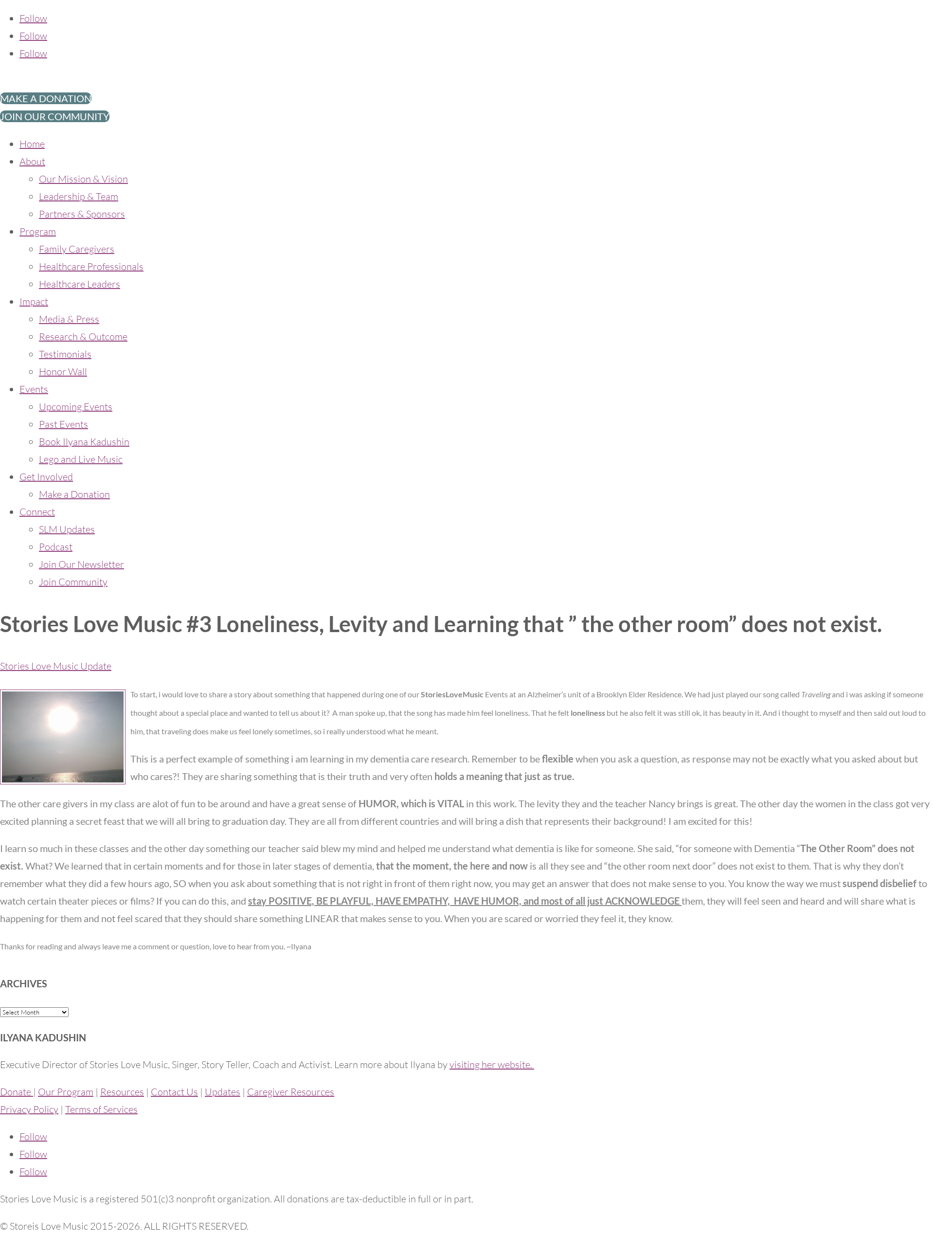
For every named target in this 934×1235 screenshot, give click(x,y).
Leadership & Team (78, 196)
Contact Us (174, 1092)
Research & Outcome (83, 336)
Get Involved (46, 477)
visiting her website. (491, 1064)
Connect (37, 512)
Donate (16, 1092)
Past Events (63, 424)
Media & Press (69, 319)
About (32, 161)
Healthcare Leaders (79, 284)
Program (37, 231)
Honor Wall (63, 371)
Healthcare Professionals (91, 266)
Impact (33, 301)
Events (33, 389)
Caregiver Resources (290, 1092)
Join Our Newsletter (81, 564)
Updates (222, 1092)
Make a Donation (74, 494)
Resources (122, 1092)
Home (32, 144)
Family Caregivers (76, 249)
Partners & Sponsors (82, 214)
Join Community (73, 582)
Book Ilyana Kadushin (84, 442)
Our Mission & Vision (83, 179)
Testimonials (65, 354)
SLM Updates (67, 529)
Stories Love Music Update (55, 666)
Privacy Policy (29, 1109)
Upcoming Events (75, 406)
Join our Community (54, 116)
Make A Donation (45, 98)
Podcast (55, 547)
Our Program (65, 1092)
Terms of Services (101, 1109)
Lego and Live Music (81, 459)
